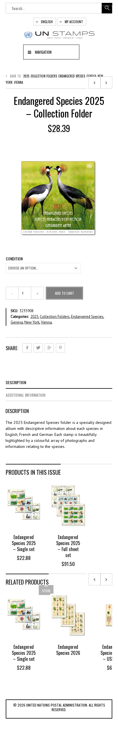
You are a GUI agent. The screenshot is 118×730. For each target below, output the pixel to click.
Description (16, 382)
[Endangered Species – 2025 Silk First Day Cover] (94, 83)
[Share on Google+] (49, 347)
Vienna (18, 82)
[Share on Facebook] (27, 347)
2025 (26, 76)
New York (32, 322)
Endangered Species (71, 76)
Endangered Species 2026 (68, 649)
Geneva (91, 76)
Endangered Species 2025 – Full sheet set (68, 546)
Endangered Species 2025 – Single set (24, 543)
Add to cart (64, 293)
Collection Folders (44, 76)
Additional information (25, 395)
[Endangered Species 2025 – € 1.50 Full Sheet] (106, 83)
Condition (14, 259)
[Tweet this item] (38, 347)
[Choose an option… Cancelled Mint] (43, 268)
